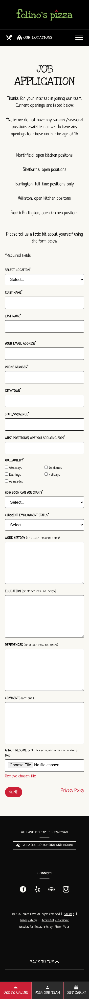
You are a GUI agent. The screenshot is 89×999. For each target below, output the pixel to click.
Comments (19, 698)
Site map (69, 914)
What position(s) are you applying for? (35, 438)
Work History (32, 538)
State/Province (17, 414)
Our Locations (37, 37)
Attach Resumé (42, 753)
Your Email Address (20, 343)
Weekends (55, 468)
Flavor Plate (62, 927)
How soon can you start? (24, 492)
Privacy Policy (72, 790)
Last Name (13, 316)
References (31, 645)
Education (30, 591)
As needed (15, 482)
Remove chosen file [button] (20, 776)
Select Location (18, 270)
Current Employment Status (27, 515)
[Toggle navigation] (79, 37)
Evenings (14, 475)
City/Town (13, 390)
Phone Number (16, 367)
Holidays (54, 475)
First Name (13, 292)
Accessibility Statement (55, 920)
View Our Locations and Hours (47, 845)
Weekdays (15, 468)
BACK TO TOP (42, 962)
